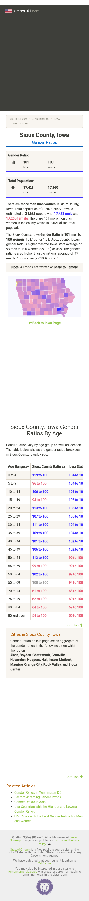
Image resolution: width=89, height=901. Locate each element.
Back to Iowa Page (46, 323)
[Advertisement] (44, 64)
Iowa (56, 119)
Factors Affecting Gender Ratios (37, 797)
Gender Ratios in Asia (30, 802)
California (44, 863)
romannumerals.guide (22, 871)
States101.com (18, 119)
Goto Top (72, 625)
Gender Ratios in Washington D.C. (38, 793)
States (27, 11)
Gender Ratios (40, 119)
